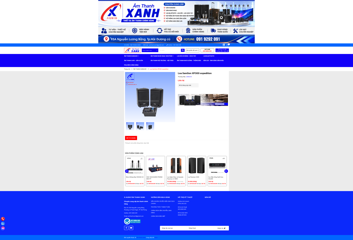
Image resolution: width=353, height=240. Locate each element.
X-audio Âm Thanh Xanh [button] (134, 197)
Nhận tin (220, 228)
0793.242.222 (182, 203)
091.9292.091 (182, 209)
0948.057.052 (182, 215)
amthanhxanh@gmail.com (156, 45)
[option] (130, 126)
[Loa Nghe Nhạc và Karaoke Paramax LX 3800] (176, 165)
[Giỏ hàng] (227, 44)
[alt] (203, 100)
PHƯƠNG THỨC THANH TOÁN (160, 207)
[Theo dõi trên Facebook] (126, 228)
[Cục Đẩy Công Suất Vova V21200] (217, 165)
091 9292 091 (177, 45)
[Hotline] (3, 219)
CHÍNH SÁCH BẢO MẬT (158, 216)
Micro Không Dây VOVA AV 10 (134, 177)
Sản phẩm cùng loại (134, 153)
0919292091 (131, 183)
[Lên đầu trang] (349, 231)
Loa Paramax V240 (193, 177)
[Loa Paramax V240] (196, 165)
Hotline (207, 50)
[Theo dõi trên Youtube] (131, 228)
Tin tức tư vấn (222, 50)
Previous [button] (127, 171)
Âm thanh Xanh (141, 237)
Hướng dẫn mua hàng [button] (160, 197)
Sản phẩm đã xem (191, 50)
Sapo (156, 237)
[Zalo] (3, 224)
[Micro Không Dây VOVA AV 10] (135, 165)
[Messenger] (3, 228)
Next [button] (226, 171)
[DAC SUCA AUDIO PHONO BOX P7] (155, 165)
